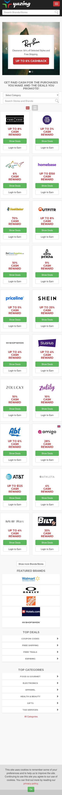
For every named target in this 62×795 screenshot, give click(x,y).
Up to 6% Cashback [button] (31, 61)
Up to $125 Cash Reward (15, 488)
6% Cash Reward (15, 176)
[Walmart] (31, 579)
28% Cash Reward (47, 444)
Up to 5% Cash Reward (15, 310)
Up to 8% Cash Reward (15, 131)
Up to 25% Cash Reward (47, 310)
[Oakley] (31, 589)
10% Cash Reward (15, 265)
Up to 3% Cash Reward (47, 131)
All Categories (31, 716)
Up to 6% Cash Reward (15, 444)
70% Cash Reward (15, 221)
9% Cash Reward (47, 265)
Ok (31, 789)
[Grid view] (28, 107)
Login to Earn (14, 147)
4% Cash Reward (47, 488)
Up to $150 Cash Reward (47, 176)
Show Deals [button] (14, 141)
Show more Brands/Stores (31, 563)
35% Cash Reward (47, 533)
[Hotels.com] (31, 611)
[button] (6, 48)
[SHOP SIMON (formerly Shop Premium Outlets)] (31, 622)
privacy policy (30, 783)
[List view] (35, 107)
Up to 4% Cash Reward (15, 354)
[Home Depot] (31, 600)
